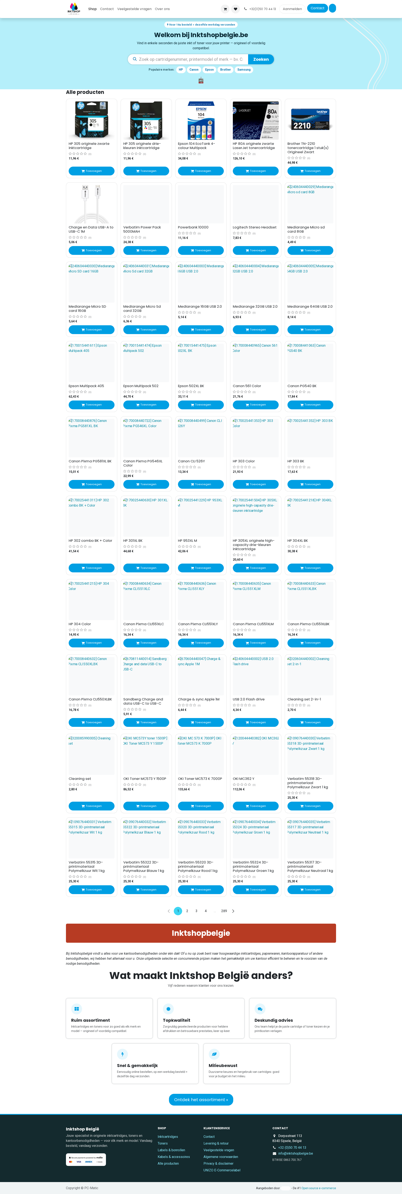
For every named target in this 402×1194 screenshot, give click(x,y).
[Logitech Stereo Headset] (256, 204)
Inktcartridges (168, 1137)
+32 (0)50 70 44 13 (292, 1148)
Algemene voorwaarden (221, 1157)
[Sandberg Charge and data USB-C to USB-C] (146, 676)
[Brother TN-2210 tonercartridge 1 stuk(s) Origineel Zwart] (310, 120)
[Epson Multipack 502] (146, 363)
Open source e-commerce (319, 1188)
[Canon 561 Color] (256, 363)
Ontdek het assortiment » (201, 1100)
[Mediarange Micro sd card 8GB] (310, 204)
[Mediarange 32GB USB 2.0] (256, 283)
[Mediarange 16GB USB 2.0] (201, 283)
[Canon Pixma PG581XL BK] (92, 438)
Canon (193, 69)
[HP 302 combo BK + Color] (92, 517)
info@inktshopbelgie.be (295, 1153)
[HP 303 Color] (256, 438)
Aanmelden (292, 8)
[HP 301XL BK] (146, 517)
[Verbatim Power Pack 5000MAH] (146, 204)
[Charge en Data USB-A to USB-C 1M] (92, 204)
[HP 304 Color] (92, 601)
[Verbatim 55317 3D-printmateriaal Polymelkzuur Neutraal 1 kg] (310, 839)
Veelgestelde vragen (219, 1150)
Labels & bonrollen (171, 1150)
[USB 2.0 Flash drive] (256, 676)
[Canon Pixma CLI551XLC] (146, 601)
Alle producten (168, 1163)
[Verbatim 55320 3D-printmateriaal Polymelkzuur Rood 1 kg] (201, 839)
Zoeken (261, 59)
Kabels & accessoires (174, 1157)
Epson (209, 69)
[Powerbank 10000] (201, 204)
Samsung (244, 69)
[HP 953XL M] (201, 517)
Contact (318, 8)
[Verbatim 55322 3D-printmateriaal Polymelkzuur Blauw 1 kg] (146, 839)
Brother (225, 69)
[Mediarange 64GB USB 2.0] (310, 283)
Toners (163, 1143)
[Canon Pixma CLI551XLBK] (310, 601)
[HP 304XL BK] (310, 517)
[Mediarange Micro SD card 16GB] (92, 283)
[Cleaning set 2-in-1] (310, 676)
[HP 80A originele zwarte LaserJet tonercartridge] (256, 120)
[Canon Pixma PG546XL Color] (146, 438)
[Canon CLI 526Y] (201, 438)
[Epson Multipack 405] (92, 363)
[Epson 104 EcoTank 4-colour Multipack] (201, 120)
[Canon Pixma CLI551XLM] (256, 601)
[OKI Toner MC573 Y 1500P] (146, 755)
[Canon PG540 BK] (310, 363)
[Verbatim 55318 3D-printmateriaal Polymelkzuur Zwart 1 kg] (310, 755)
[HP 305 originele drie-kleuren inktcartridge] (146, 120)
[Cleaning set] (92, 755)
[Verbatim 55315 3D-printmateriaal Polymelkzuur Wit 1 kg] (92, 839)
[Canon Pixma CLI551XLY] (201, 601)
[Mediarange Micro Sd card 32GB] (146, 283)
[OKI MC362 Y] (256, 755)
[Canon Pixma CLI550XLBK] (92, 676)
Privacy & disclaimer (218, 1163)
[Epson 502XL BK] (201, 363)
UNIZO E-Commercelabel (222, 1170)
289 (224, 911)
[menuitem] (92, 9)
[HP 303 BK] (310, 438)
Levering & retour (216, 1143)
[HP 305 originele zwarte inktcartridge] (92, 120)
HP (181, 69)
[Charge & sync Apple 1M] (201, 676)
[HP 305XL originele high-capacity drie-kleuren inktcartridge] (256, 517)
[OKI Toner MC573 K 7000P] (201, 755)
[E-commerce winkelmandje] (225, 9)
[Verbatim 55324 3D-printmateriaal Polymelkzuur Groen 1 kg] (256, 839)
